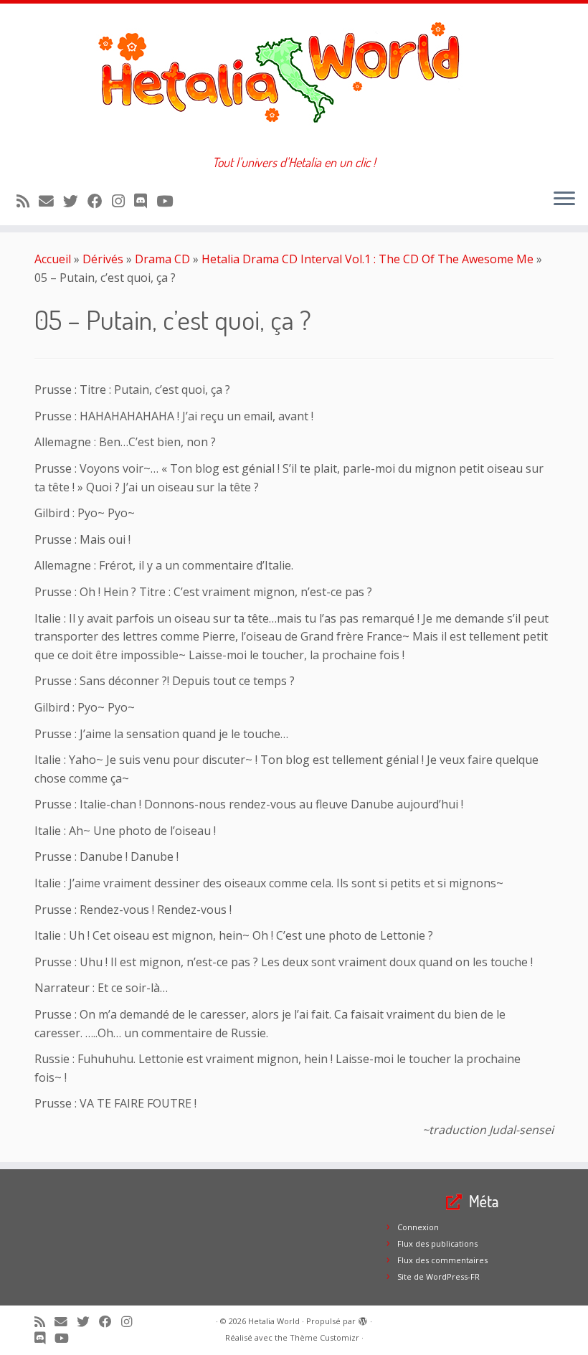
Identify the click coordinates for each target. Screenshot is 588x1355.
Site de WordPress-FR (438, 1276)
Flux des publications (437, 1243)
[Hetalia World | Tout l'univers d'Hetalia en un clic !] (294, 79)
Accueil (52, 259)
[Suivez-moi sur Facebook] (99, 201)
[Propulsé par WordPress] (363, 1318)
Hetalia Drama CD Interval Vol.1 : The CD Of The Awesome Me (367, 259)
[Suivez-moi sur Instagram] (123, 201)
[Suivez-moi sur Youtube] (169, 201)
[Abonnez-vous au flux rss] (27, 201)
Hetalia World (274, 1321)
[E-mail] (51, 201)
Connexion (418, 1227)
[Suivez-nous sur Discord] (145, 201)
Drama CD (162, 259)
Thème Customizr (324, 1337)
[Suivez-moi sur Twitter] (75, 201)
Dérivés (102, 259)
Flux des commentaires (442, 1260)
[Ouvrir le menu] (564, 199)
